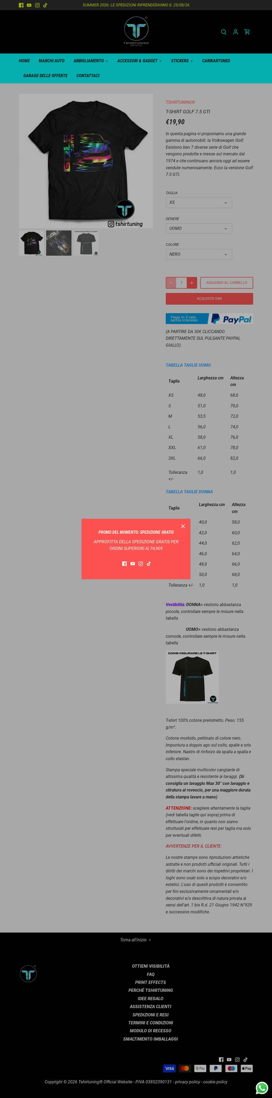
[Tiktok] (149, 563)
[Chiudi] (183, 526)
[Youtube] (132, 563)
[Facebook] (124, 563)
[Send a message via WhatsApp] (262, 1088)
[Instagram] (140, 563)
